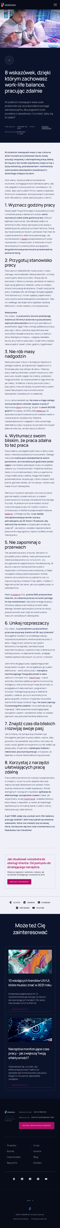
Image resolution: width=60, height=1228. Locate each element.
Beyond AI (12, 1162)
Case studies (14, 1157)
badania (16, 594)
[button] (55, 4)
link (20, 326)
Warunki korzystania (20, 1219)
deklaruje (40, 410)
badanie (9, 513)
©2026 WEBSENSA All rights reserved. (30, 1214)
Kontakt (37, 1162)
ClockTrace (34, 677)
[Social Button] (14, 1179)
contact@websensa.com (42, 1117)
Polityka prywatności (39, 1219)
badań (25, 238)
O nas (36, 1145)
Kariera (37, 1151)
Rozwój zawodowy (47, 128)
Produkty (11, 1145)
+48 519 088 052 (39, 1112)
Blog (35, 1157)
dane (18, 407)
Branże (10, 1151)
